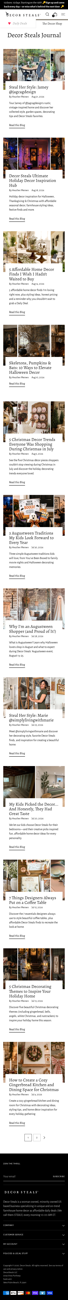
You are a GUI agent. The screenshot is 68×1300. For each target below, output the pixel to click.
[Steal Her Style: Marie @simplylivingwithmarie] (34, 697)
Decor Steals (25, 1265)
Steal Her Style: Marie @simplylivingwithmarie (31, 717)
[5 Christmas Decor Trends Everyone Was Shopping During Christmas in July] (34, 421)
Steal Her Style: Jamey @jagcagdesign (28, 89)
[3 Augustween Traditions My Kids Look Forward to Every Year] (34, 515)
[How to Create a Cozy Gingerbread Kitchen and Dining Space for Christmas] (34, 1062)
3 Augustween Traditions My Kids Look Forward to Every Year (31, 537)
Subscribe (59, 1176)
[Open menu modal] (63, 14)
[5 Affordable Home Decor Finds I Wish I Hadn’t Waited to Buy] (34, 251)
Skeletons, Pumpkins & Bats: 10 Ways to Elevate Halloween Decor (30, 367)
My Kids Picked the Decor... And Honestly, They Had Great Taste (33, 808)
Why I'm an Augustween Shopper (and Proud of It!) (32, 629)
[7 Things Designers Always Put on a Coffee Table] (34, 880)
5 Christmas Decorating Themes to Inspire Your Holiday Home (30, 991)
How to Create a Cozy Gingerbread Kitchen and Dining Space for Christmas (34, 1084)
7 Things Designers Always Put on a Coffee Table (32, 900)
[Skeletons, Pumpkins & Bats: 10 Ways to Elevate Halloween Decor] (34, 345)
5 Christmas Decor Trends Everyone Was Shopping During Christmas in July (32, 444)
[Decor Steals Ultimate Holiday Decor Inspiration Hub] (34, 158)
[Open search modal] (47, 14)
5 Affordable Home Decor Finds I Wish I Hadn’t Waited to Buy (31, 274)
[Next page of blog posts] (44, 1137)
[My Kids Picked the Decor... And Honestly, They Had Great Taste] (34, 786)
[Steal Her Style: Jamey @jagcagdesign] (34, 69)
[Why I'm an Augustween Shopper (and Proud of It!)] (34, 608)
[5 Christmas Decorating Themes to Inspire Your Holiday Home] (34, 968)
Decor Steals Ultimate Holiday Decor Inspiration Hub (32, 180)
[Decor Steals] (23, 14)
